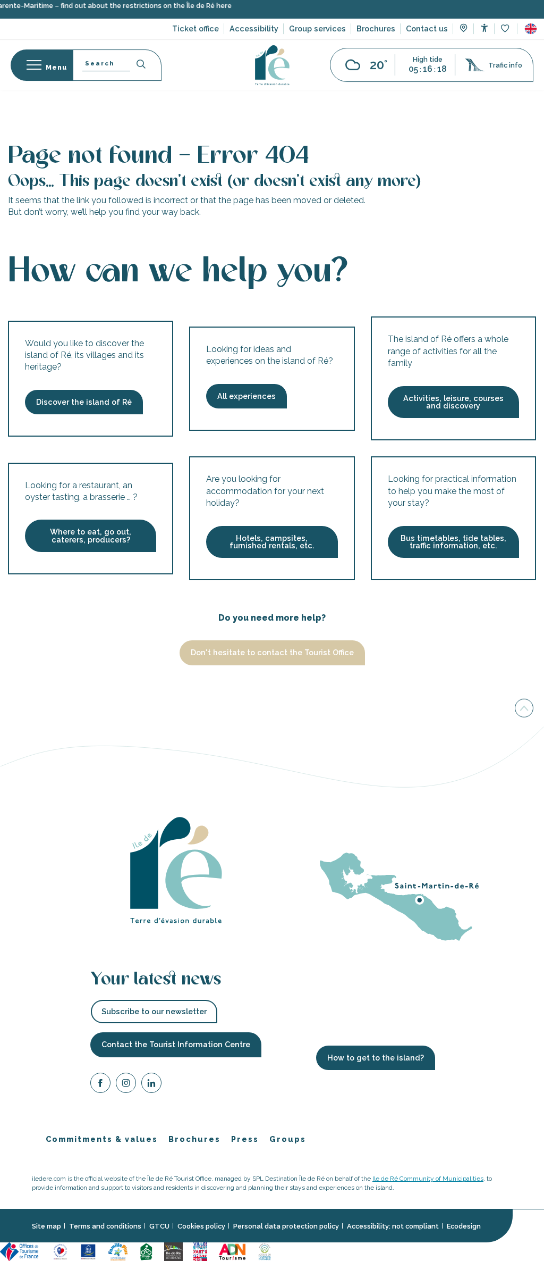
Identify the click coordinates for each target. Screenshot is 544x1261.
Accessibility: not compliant (393, 1226)
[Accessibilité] (484, 36)
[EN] (531, 36)
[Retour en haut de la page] (524, 710)
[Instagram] (126, 1085)
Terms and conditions (105, 1226)
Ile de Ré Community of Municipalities (427, 1178)
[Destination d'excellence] (60, 1251)
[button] (531, 36)
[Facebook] (100, 1085)
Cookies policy (201, 1226)
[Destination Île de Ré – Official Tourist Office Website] (272, 73)
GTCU (159, 1226)
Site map (46, 1226)
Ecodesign (464, 1226)
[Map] (463, 37)
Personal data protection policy (286, 1226)
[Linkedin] (151, 1085)
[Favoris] (506, 37)
